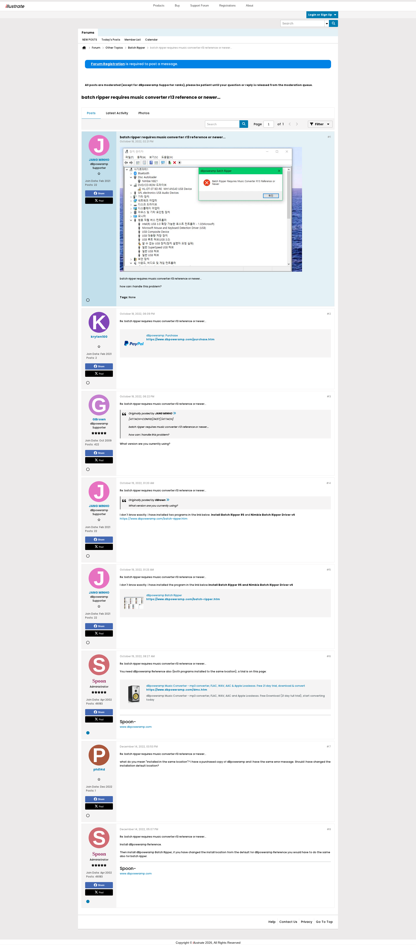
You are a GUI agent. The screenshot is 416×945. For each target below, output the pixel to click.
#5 (329, 569)
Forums (88, 32)
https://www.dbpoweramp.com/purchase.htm (180, 339)
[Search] (333, 23)
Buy (177, 5)
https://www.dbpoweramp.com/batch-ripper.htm (153, 518)
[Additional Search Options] (326, 23)
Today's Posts (110, 39)
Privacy (306, 922)
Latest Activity (117, 113)
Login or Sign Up (320, 14)
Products (158, 5)
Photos (144, 113)
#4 (328, 483)
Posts (91, 113)
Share (101, 193)
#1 (329, 137)
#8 (329, 829)
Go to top (324, 922)
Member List (133, 39)
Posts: (89, 185)
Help (272, 922)
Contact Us (288, 922)
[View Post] (174, 413)
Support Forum (199, 5)
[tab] (91, 113)
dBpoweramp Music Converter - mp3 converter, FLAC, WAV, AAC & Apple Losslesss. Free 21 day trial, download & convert (225, 686)
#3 (329, 396)
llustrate (14, 6)
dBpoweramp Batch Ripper (164, 595)
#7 (329, 746)
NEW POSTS (89, 39)
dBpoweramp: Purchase (162, 335)
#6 (329, 656)
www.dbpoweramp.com (136, 727)
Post (101, 200)
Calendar (151, 39)
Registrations (227, 5)
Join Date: (92, 181)
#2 (329, 314)
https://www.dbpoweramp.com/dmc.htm (176, 689)
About (249, 5)
